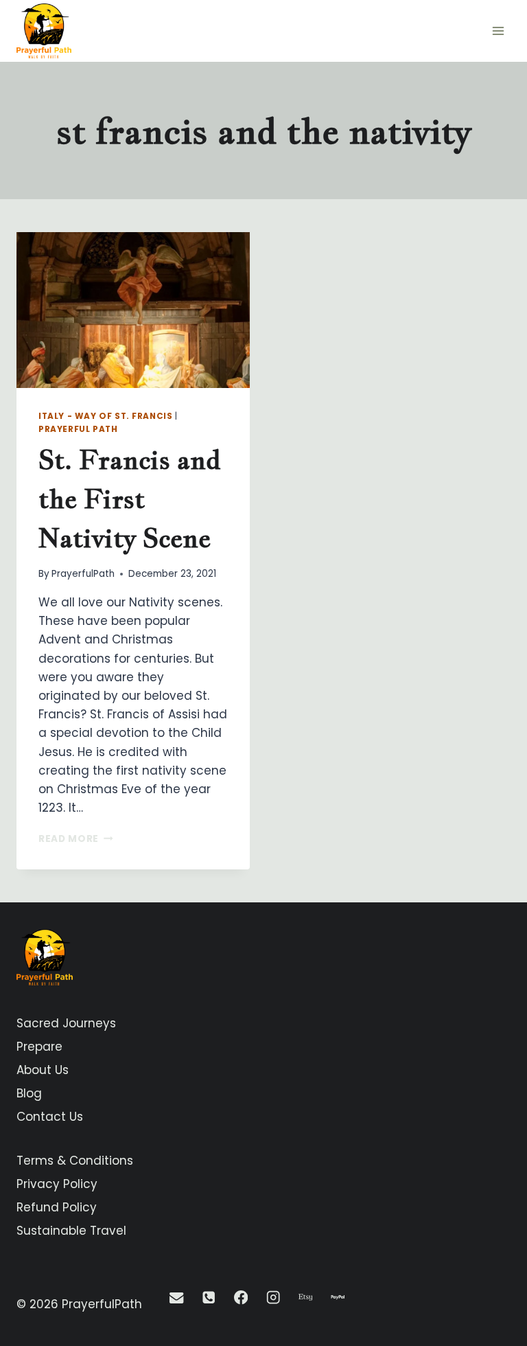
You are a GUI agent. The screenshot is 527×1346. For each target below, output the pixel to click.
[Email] (177, 1298)
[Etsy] (306, 1298)
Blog (29, 1093)
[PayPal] (338, 1298)
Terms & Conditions (74, 1160)
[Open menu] (498, 30)
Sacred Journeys (66, 1023)
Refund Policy (56, 1207)
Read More (75, 838)
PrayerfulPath (83, 573)
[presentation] (133, 310)
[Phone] (209, 1298)
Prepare (39, 1046)
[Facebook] (241, 1298)
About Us (42, 1070)
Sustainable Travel (71, 1230)
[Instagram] (273, 1298)
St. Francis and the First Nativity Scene (129, 498)
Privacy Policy (56, 1184)
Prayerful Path (77, 429)
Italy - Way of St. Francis (105, 416)
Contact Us (49, 1116)
